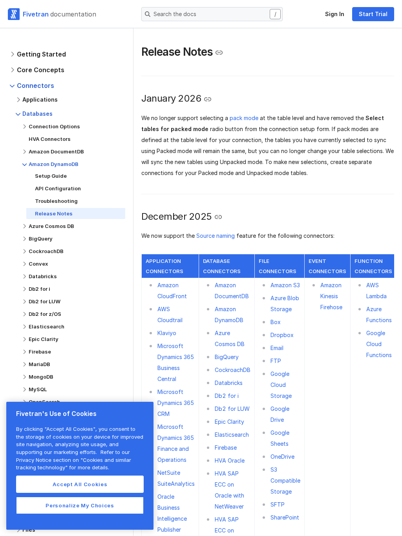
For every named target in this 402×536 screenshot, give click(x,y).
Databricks (229, 382)
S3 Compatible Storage (285, 480)
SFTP (277, 504)
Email (276, 348)
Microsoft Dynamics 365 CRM (175, 402)
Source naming (215, 235)
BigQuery (227, 357)
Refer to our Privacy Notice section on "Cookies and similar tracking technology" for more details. (73, 459)
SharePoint (284, 517)
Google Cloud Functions (379, 344)
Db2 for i (227, 395)
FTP (275, 360)
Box (275, 322)
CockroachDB (232, 369)
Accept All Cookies (80, 484)
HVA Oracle (230, 460)
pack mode (244, 118)
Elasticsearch (232, 434)
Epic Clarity (229, 421)
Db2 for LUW (232, 408)
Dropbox (282, 335)
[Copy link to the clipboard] (219, 52)
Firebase (226, 447)
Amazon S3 (285, 285)
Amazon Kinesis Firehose (331, 296)
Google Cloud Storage (281, 384)
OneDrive (282, 456)
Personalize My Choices (80, 505)
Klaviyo (166, 333)
